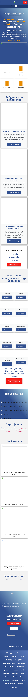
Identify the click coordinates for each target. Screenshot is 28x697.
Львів (22, 670)
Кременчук (20, 666)
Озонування (14, 260)
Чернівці (14, 687)
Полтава (7, 677)
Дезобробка (6, 414)
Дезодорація (14, 257)
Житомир (9, 660)
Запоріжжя (18, 660)
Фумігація (14, 254)
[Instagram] (16, 628)
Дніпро (14, 656)
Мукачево (15, 673)
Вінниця (6, 656)
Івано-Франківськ (9, 663)
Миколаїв (6, 673)
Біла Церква (10, 653)
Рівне (15, 677)
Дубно (22, 656)
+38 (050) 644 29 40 (14, 30)
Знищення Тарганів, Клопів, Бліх (13, 402)
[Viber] (12, 628)
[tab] (14, 402)
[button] (16, 6)
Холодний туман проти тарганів (13, 406)
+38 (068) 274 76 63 (14, 619)
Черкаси (20, 683)
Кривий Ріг (7, 670)
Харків (23, 680)
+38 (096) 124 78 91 (14, 27)
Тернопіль (6, 680)
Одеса (23, 673)
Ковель (11, 666)
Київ (5, 666)
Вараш (19, 653)
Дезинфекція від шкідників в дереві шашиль (13, 410)
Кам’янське (21, 663)
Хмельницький (10, 683)
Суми (21, 677)
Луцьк (16, 670)
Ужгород (15, 680)
